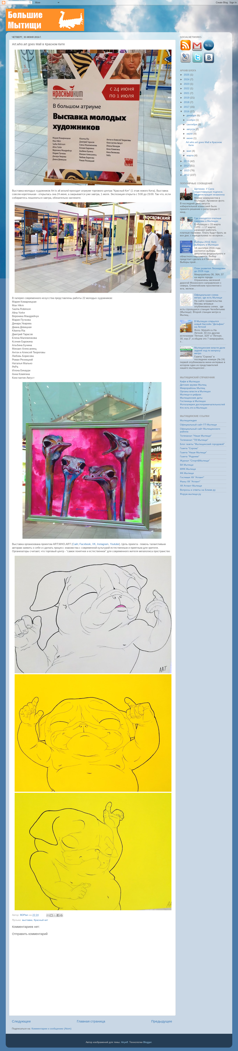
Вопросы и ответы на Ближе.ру (198, 490)
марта (190, 155)
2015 (187, 161)
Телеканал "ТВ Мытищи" (194, 440)
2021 (187, 93)
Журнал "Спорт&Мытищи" (195, 460)
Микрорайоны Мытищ (192, 388)
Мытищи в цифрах (190, 394)
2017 (187, 107)
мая (189, 151)
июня (190, 138)
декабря (192, 115)
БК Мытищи (186, 465)
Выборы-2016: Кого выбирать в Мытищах (206, 243)
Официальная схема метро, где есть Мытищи (208, 296)
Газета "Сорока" (189, 448)
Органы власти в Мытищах (195, 391)
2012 (187, 175)
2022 (187, 88)
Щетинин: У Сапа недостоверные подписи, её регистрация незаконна (209, 192)
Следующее (21, 1021)
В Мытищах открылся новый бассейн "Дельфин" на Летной (209, 324)
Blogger (147, 1042)
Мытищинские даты (191, 398)
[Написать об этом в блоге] (51, 915)
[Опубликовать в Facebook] (58, 915)
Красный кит (41, 920)
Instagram (103, 544)
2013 (187, 170)
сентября (192, 124)
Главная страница (91, 1021)
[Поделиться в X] (54, 915)
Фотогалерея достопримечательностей (202, 404)
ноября (191, 120)
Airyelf (124, 1042)
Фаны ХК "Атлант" (190, 481)
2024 (187, 79)
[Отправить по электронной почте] (48, 915)
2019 (187, 97)
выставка (27, 920)
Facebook (85, 544)
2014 (187, 165)
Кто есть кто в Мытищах (193, 407)
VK (94, 544)
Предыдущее (161, 1021)
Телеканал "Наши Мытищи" (196, 435)
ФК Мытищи (187, 473)
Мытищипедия (188, 420)
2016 (187, 111)
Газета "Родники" (189, 456)
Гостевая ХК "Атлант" (192, 477)
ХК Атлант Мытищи (191, 485)
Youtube (114, 544)
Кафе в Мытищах (190, 381)
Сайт (75, 544)
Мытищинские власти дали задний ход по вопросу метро (209, 350)
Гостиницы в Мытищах (193, 401)
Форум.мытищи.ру (190, 494)
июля (190, 133)
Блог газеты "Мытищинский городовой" (202, 444)
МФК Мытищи (188, 469)
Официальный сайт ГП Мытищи (198, 424)
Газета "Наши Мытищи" (193, 452)
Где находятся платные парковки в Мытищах (207, 219)
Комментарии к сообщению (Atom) (51, 1028)
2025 (187, 74)
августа (191, 129)
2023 (187, 84)
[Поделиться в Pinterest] (61, 915)
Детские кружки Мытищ (193, 385)
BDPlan (24, 915)
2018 (187, 102)
